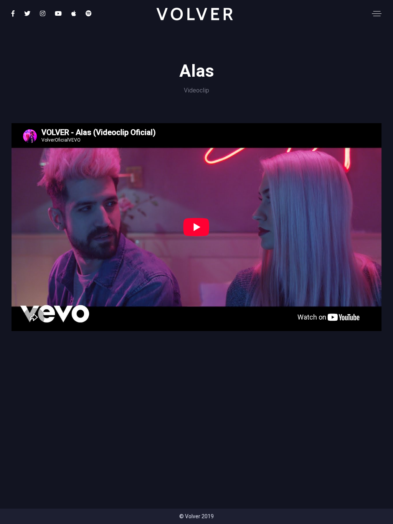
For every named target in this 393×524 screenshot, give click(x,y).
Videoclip (196, 90)
